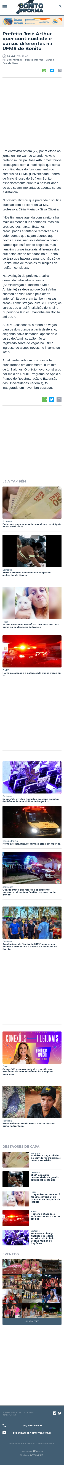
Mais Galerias (32, 1321)
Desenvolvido (26, 1451)
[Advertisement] (32, 113)
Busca (59, 6)
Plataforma (24, 1455)
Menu (5, 7)
